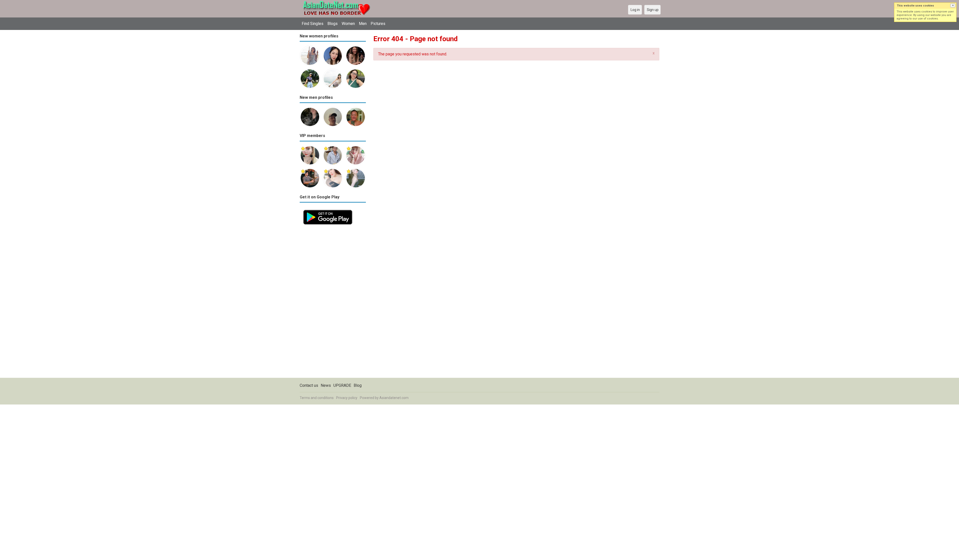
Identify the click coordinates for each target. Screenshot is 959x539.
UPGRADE (342, 385)
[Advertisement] (333, 303)
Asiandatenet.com (394, 398)
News (326, 385)
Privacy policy (346, 398)
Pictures (378, 23)
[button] (952, 5)
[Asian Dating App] (328, 209)
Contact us (309, 385)
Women (348, 23)
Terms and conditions (317, 398)
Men (363, 23)
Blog (358, 385)
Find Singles (312, 23)
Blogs (332, 23)
